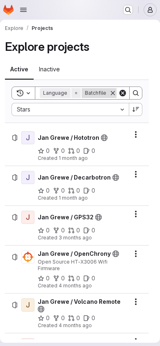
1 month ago (73, 158)
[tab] (19, 69)
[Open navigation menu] (23, 9)
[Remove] (113, 93)
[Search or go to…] (128, 10)
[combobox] (70, 109)
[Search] (135, 93)
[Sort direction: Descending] (135, 109)
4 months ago (75, 285)
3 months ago (75, 237)
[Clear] (123, 93)
